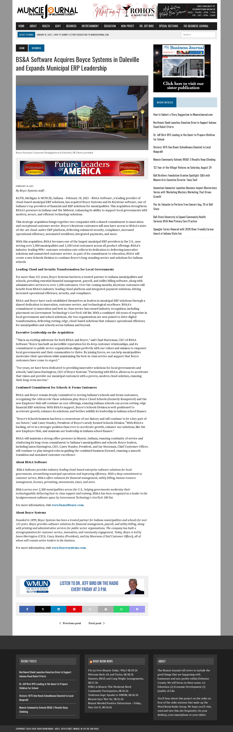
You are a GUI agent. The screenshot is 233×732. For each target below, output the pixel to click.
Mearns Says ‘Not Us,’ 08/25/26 (106, 699)
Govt (58, 26)
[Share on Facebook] (27, 609)
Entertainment (90, 26)
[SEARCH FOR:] (198, 34)
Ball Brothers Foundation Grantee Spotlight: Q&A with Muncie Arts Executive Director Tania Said (181, 177)
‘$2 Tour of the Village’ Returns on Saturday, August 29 (182, 167)
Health (46, 26)
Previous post (72, 623)
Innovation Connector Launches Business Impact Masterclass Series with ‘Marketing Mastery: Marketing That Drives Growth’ (185, 192)
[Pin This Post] (74, 609)
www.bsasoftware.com (68, 505)
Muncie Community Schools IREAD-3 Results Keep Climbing (184, 159)
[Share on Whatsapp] (121, 609)
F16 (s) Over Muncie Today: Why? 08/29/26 (112, 670)
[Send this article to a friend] (90, 609)
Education (110, 26)
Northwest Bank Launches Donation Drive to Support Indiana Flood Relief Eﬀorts (45, 674)
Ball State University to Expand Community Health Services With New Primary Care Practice (179, 219)
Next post (95, 623)
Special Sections (168, 26)
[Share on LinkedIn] (58, 609)
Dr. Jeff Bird (147, 26)
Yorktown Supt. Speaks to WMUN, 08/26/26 (113, 695)
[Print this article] (106, 609)
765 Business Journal (195, 26)
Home (21, 26)
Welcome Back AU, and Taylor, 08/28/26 (111, 674)
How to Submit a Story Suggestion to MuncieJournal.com (183, 114)
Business (71, 26)
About (33, 26)
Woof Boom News (103, 661)
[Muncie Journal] (48, 11)
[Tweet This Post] (43, 609)
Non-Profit (127, 26)
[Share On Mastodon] (137, 609)
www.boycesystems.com (69, 548)
